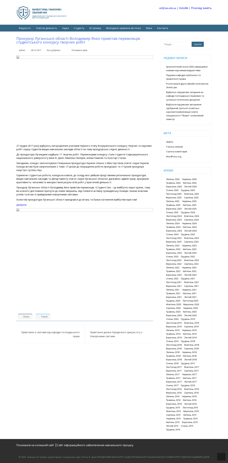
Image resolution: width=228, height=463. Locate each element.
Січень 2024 (172, 234)
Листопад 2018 (174, 344)
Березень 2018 (174, 359)
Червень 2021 (189, 289)
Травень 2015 (190, 418)
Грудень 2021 (188, 278)
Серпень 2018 (191, 348)
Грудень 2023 (188, 234)
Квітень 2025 (189, 205)
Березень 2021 (174, 297)
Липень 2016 (172, 396)
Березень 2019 (174, 337)
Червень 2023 (189, 245)
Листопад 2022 (174, 260)
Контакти (162, 28)
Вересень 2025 (174, 197)
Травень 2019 (173, 333)
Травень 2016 (173, 400)
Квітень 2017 (189, 378)
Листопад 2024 (174, 216)
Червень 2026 (189, 179)
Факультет (25, 28)
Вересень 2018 (174, 348)
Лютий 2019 (190, 337)
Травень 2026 (173, 182)
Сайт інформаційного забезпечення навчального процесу (95, 445)
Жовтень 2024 (191, 216)
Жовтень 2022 (191, 260)
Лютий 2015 (172, 425)
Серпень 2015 (173, 414)
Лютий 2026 (190, 186)
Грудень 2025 (188, 190)
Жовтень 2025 (191, 193)
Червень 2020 (190, 308)
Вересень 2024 (174, 219)
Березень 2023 (174, 252)
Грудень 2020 (173, 300)
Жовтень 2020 (173, 304)
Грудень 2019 (188, 319)
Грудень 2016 (188, 385)
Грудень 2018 (188, 341)
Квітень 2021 (189, 293)
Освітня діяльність (46, 28)
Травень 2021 (173, 293)
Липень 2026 (172, 179)
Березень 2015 (190, 422)
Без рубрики (53, 50)
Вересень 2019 (174, 326)
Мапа (149, 28)
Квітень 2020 (189, 311)
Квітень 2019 (189, 333)
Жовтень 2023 (191, 238)
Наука (65, 28)
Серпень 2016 (191, 392)
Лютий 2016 (190, 403)
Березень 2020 (174, 315)
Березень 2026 (174, 186)
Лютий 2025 (190, 208)
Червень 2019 (189, 330)
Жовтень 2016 (191, 389)
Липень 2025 (172, 201)
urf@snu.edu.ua (167, 8)
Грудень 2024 (188, 212)
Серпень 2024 (191, 219)
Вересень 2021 (174, 286)
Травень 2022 (173, 271)
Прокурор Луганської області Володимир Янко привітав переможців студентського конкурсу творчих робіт (78, 40)
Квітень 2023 (189, 249)
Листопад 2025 (174, 193)
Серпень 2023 (191, 241)
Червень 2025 (189, 201)
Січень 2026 (172, 190)
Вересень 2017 (174, 370)
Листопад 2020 (190, 300)
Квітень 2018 (189, 355)
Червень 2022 (189, 267)
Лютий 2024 (190, 230)
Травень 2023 (173, 249)
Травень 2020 (173, 311)
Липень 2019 (172, 330)
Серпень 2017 (191, 370)
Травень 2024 (173, 227)
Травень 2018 (173, 355)
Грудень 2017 (188, 363)
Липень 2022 (172, 267)
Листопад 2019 (174, 322)
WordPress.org (173, 156)
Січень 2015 (187, 425)
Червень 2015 (173, 418)
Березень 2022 (174, 274)
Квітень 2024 (189, 227)
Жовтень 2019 (191, 322)
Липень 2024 (172, 223)
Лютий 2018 (190, 359)
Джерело (21, 204)
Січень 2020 (172, 319)
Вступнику (95, 28)
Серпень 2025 (191, 197)
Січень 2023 (172, 256)
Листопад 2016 (174, 389)
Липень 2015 (189, 414)
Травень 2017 (173, 378)
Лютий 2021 (190, 297)
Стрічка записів (174, 146)
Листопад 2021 (174, 282)
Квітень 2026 (189, 182)
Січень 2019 (172, 341)
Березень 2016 (174, 403)
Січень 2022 (172, 278)
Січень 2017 (172, 385)
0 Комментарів (79, 50)
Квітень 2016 (189, 400)
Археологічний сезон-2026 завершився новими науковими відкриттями (186, 68)
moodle (183, 8)
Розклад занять (201, 8)
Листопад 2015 (190, 407)
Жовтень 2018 (191, 344)
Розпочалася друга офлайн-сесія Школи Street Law (187, 85)
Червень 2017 (189, 374)
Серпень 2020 (173, 308)
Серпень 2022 (191, 263)
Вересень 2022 (174, 263)
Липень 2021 (172, 289)
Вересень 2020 (191, 304)
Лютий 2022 (190, 274)
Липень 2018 (172, 352)
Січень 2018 (172, 363)
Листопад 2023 (174, 238)
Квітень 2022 (189, 271)
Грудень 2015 (173, 407)
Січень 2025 (172, 212)
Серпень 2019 (191, 326)
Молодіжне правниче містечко (123, 28)
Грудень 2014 (173, 429)
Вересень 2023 (174, 241)
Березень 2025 (174, 208)
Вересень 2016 (174, 392)
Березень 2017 (174, 381)
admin (22, 50)
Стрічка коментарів (176, 151)
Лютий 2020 (190, 315)
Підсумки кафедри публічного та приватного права (183, 77)
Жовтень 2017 (191, 367)
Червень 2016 (189, 396)
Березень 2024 (174, 230)
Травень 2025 (173, 205)
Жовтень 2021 (191, 282)
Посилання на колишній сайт (35, 445)
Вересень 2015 (191, 411)
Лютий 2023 (190, 252)
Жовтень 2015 (173, 411)
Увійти (169, 141)
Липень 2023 (172, 245)
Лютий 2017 (190, 381)
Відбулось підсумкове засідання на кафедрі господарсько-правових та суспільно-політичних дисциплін (185, 96)
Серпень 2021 (191, 286)
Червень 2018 (189, 352)
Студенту (79, 28)
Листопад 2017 (174, 367)
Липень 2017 (172, 374)
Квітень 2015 (173, 422)
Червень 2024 (189, 223)
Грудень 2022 (188, 256)
